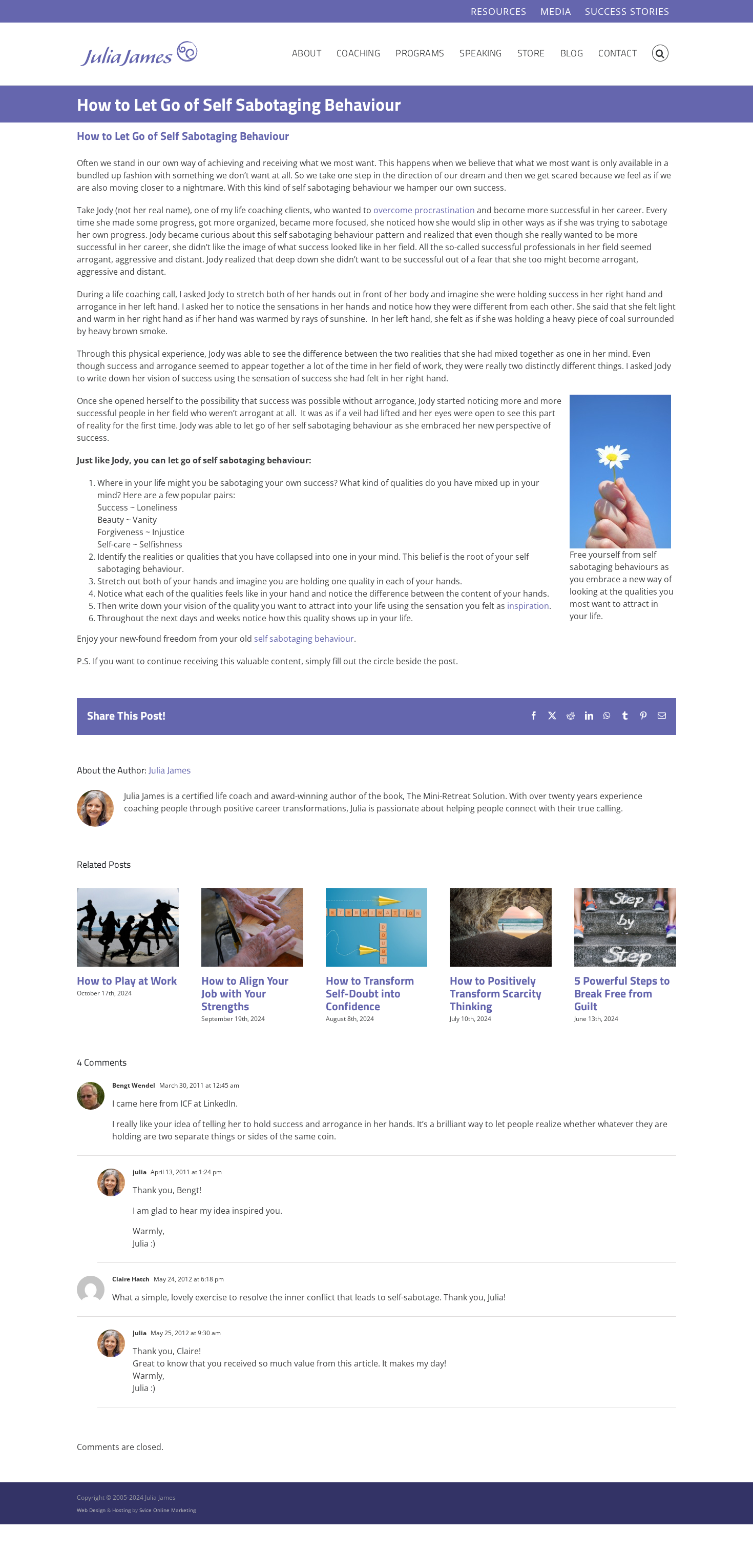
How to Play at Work (127, 980)
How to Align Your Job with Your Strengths (244, 993)
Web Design (91, 1510)
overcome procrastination (424, 210)
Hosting (121, 1510)
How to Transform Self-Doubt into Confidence (370, 993)
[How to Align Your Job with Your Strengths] (252, 894)
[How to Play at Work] (128, 894)
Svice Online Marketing (167, 1510)
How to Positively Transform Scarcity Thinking (495, 993)
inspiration (528, 605)
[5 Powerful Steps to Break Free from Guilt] (625, 894)
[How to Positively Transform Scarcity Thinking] (501, 894)
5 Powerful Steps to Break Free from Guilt (622, 993)
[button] (660, 53)
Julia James (170, 770)
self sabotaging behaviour (304, 638)
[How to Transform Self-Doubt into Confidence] (377, 894)
